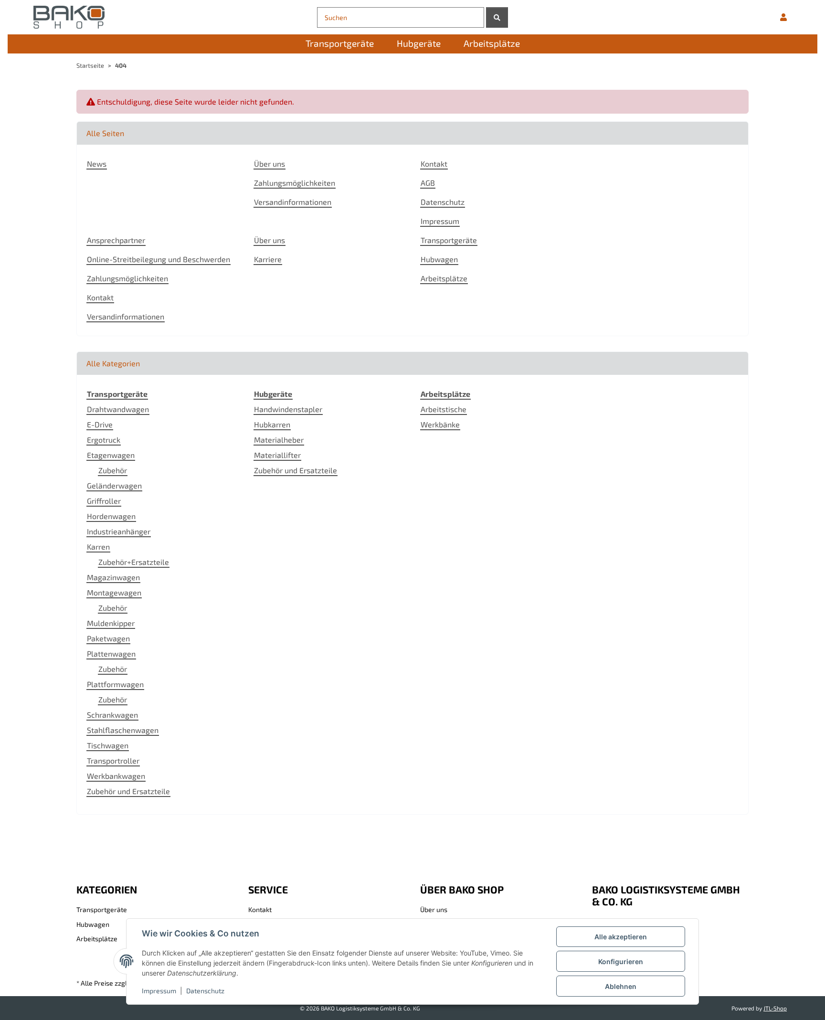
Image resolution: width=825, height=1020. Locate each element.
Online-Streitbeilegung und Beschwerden (158, 259)
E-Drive (100, 424)
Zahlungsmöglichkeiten (294, 182)
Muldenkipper (111, 622)
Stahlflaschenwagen (123, 729)
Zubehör (112, 470)
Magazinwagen (113, 577)
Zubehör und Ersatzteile (128, 791)
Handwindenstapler (288, 409)
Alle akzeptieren (620, 937)
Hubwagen (439, 259)
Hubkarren (272, 424)
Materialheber (279, 439)
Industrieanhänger (118, 531)
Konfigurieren (620, 961)
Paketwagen (108, 638)
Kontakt (434, 163)
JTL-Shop (775, 1008)
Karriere (268, 259)
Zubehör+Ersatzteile (133, 561)
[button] (783, 17)
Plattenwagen (111, 653)
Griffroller (104, 500)
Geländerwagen (114, 485)
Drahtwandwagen (118, 409)
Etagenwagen (111, 454)
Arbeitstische (443, 409)
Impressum (159, 991)
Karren (98, 546)
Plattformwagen (115, 684)
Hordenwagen (111, 516)
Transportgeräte (449, 239)
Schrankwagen (112, 714)
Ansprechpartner (116, 239)
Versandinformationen (292, 201)
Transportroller (113, 760)
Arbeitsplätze (444, 278)
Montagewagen (114, 592)
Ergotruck (103, 439)
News (96, 163)
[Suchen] (497, 17)
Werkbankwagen (116, 775)
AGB (428, 182)
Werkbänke (440, 424)
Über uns (269, 163)
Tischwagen (107, 745)
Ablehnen (620, 986)
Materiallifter (277, 454)
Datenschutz (205, 991)
